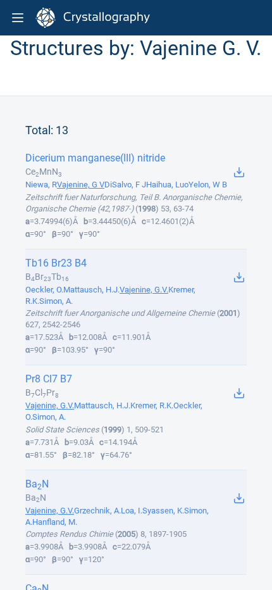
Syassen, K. (163, 510)
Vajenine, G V (80, 184)
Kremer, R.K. (151, 405)
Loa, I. (131, 510)
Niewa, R (41, 184)
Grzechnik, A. (97, 510)
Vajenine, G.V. (144, 289)
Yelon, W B (208, 184)
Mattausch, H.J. (91, 289)
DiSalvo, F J (125, 184)
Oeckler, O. (44, 289)
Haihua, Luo (167, 184)
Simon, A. (56, 301)
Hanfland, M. (54, 522)
